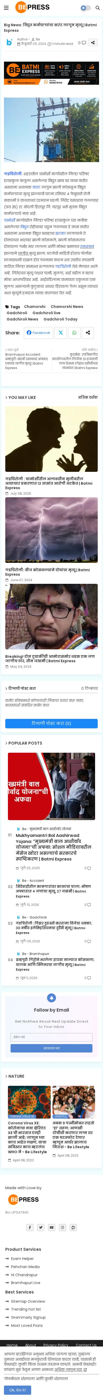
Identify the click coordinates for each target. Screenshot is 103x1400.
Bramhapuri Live (25, 1282)
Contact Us (86, 1345)
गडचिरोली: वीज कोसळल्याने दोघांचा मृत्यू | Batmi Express (47, 572)
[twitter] (40, 1227)
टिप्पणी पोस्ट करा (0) (51, 723)
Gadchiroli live (46, 313)
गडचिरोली (13, 174)
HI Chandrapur (24, 1275)
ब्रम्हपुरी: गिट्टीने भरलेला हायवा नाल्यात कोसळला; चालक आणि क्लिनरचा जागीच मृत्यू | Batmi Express (55, 965)
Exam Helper (22, 1258)
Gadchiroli (17, 313)
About (30, 1345)
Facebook (41, 332)
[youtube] (51, 1227)
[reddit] (73, 1227)
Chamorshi (34, 306)
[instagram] (62, 1227)
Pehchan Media (25, 1266)
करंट (36, 187)
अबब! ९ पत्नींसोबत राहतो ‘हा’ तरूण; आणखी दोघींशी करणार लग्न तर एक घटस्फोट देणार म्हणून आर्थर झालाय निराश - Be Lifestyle (73, 1135)
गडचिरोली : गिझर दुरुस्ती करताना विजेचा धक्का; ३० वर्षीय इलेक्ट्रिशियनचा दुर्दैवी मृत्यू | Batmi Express (54, 928)
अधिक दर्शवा (88, 397)
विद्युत (25, 226)
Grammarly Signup (28, 1317)
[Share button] (88, 333)
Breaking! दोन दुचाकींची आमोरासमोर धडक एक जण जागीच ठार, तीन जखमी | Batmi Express (50, 658)
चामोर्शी (10, 220)
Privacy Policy (56, 1345)
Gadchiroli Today (60, 319)
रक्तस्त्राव (87, 246)
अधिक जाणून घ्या (68, 1369)
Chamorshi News (67, 306)
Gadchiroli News (22, 319)
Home (12, 1345)
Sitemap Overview (28, 1301)
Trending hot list (26, 1309)
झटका (61, 233)
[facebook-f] (30, 1227)
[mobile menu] (6, 8)
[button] (97, 8)
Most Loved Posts (27, 1325)
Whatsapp (74, 333)
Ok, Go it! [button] (17, 1390)
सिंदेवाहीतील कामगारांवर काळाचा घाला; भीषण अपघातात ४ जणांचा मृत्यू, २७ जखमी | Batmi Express (53, 891)
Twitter (60, 333)
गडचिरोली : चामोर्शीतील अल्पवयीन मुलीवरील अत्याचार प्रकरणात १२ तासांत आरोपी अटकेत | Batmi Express (48, 483)
